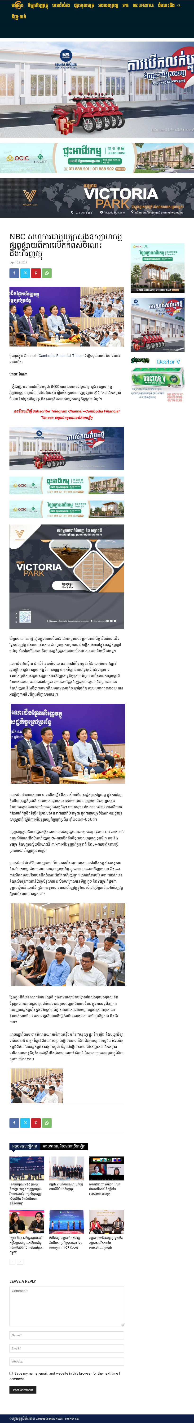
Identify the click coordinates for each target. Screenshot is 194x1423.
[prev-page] (12, 1262)
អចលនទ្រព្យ (108, 5)
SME (126, 5)
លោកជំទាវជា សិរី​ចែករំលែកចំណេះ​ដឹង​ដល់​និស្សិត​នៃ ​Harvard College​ (104, 1189)
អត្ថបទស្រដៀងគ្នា (24, 1146)
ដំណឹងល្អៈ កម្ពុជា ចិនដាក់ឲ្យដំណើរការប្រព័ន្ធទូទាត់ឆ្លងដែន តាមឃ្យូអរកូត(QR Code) (65, 1242)
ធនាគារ (18, 5)
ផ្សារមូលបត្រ (84, 5)
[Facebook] (14, 273)
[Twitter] (25, 273)
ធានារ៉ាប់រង (61, 5)
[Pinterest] (36, 273)
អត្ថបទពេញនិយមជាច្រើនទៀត (64, 1146)
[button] (179, 6)
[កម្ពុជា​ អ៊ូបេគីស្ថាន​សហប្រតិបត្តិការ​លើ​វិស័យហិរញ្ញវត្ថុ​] (66, 1168)
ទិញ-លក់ (19, 17)
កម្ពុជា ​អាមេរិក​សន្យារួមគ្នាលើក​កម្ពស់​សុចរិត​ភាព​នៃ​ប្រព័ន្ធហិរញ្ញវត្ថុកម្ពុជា (106, 1242)
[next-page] (20, 1262)
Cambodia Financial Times (61, 355)
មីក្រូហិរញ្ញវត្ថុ (38, 5)
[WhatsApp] (47, 273)
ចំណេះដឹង (166, 5)
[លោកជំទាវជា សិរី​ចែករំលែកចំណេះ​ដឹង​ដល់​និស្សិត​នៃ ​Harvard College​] (106, 1168)
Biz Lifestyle (143, 5)
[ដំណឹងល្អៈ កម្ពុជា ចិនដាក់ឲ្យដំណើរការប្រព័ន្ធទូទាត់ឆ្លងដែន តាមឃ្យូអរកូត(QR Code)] (66, 1222)
